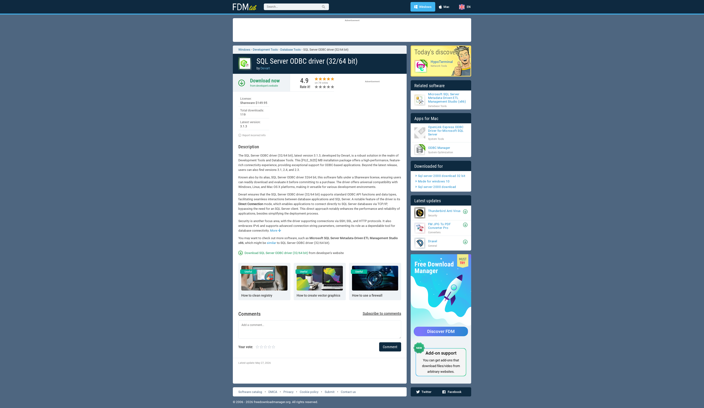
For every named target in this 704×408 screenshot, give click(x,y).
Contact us (348, 392)
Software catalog (250, 392)
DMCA (272, 392)
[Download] (465, 211)
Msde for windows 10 (434, 181)
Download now (265, 81)
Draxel (432, 241)
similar (271, 243)
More (274, 230)
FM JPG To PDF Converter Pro (439, 226)
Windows (244, 49)
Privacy (288, 392)
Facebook (454, 392)
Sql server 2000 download (437, 187)
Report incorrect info (254, 135)
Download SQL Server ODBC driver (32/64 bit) (276, 253)
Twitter (426, 392)
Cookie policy (309, 392)
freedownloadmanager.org (272, 402)
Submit (330, 392)
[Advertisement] (352, 30)
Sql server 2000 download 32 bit (441, 176)
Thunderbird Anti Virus (444, 211)
